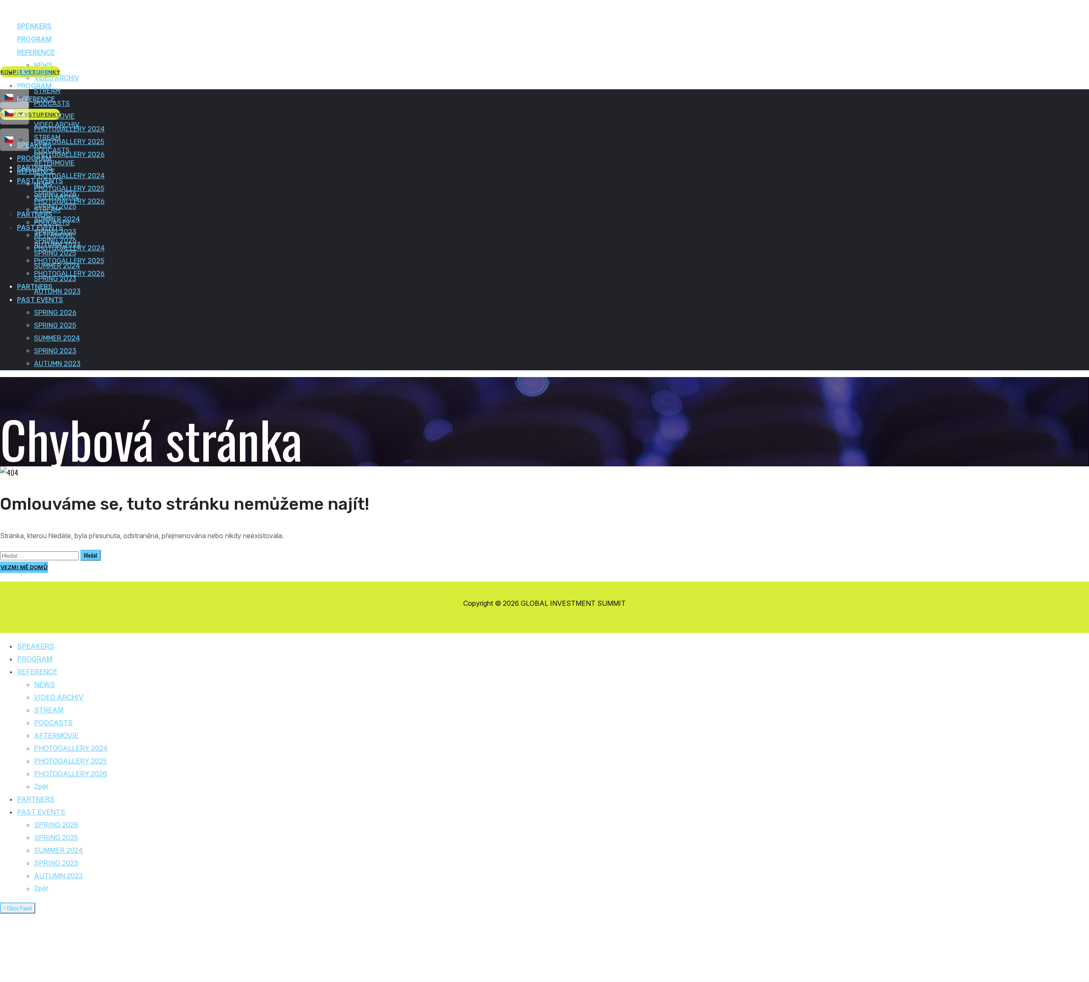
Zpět (41, 786)
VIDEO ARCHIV (58, 697)
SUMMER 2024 (58, 850)
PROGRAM (34, 659)
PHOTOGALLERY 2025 (70, 761)
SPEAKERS (35, 646)
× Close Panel (17, 908)
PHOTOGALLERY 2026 (70, 773)
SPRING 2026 (56, 824)
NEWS (44, 684)
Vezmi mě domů (24, 567)
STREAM (48, 710)
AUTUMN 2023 (58, 875)
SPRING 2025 (56, 837)
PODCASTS (53, 722)
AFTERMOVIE (56, 735)
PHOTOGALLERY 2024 (71, 748)
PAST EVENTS (41, 812)
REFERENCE (37, 671)
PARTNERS (35, 799)
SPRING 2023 (56, 863)
